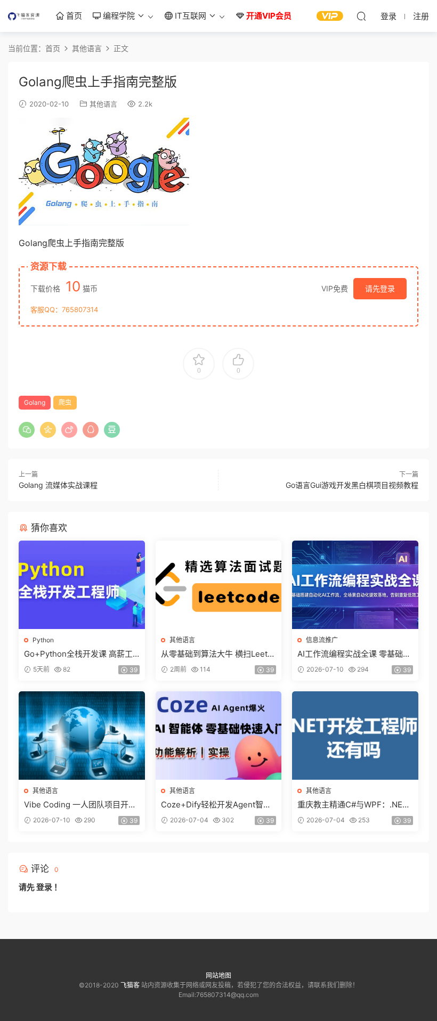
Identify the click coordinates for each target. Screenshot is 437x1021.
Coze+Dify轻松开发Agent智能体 (216, 804)
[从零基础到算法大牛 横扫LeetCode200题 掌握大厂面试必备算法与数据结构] (219, 585)
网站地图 (218, 975)
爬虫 (65, 402)
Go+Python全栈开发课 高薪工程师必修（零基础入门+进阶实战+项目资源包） (78, 654)
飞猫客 (24, 16)
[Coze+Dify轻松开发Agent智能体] (219, 735)
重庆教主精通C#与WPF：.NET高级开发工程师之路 (352, 804)
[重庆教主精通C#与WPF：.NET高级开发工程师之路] (355, 735)
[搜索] (361, 16)
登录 (44, 887)
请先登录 (380, 288)
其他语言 (103, 104)
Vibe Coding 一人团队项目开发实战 (80, 804)
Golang (34, 402)
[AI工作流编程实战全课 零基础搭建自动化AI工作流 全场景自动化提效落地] (355, 585)
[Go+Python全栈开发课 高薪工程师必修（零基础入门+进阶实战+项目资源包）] (82, 585)
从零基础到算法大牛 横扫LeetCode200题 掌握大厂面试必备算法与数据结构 (217, 654)
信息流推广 (322, 640)
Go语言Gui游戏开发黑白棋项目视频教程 (352, 484)
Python (43, 640)
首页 (73, 16)
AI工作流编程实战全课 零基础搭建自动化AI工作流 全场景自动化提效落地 (354, 654)
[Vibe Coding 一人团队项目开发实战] (82, 735)
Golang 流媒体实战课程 (58, 484)
